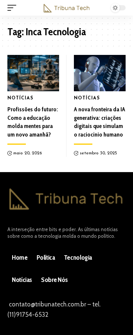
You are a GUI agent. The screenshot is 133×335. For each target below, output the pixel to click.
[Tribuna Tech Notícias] (66, 8)
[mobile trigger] (13, 8)
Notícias (20, 98)
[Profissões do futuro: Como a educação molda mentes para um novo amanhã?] (33, 73)
